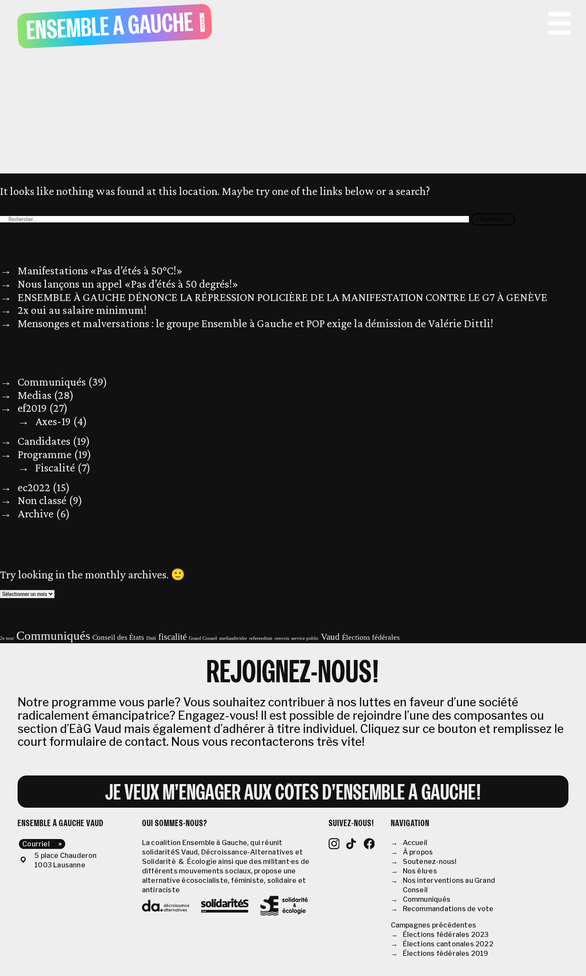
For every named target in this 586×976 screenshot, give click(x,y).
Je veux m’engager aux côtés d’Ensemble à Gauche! (293, 793)
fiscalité (172, 637)
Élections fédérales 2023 (446, 934)
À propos (418, 852)
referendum (260, 638)
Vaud (330, 637)
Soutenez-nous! (430, 861)
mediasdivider (233, 638)
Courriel (36, 844)
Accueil (415, 843)
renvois (282, 638)
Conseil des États (118, 637)
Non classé (42, 500)
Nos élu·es (420, 871)
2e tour (7, 638)
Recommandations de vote (448, 909)
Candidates (44, 441)
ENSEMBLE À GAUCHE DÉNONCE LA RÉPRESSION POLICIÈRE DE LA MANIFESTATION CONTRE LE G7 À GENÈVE (282, 297)
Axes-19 (53, 421)
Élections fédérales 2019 (446, 953)
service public (305, 638)
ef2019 (32, 407)
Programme (45, 454)
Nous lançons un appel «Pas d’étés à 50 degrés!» (128, 283)
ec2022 (34, 487)
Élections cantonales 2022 (448, 944)
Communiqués (52, 381)
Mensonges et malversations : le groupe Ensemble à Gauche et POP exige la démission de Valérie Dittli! (255, 323)
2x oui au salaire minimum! (82, 310)
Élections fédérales (371, 637)
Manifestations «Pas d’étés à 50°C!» (100, 270)
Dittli (151, 638)
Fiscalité (55, 467)
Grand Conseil (203, 638)
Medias (34, 395)
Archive (36, 513)
